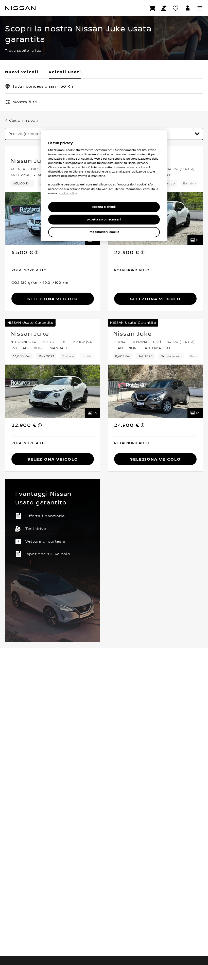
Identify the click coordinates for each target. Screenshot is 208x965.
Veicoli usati (65, 71)
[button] (200, 8)
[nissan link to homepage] (20, 8)
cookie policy (68, 193)
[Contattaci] (163, 8)
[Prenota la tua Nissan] (152, 8)
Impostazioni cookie (104, 232)
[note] (36, 252)
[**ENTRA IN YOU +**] (188, 8)
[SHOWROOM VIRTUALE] (175, 8)
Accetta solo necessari (104, 219)
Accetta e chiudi (104, 207)
